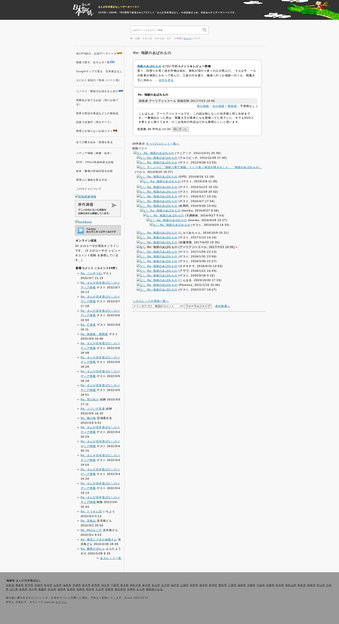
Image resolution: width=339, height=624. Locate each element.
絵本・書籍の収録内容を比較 (94, 171)
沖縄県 (131, 589)
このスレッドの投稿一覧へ (151, 300)
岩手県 (29, 585)
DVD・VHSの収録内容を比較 (95, 162)
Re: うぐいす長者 (93, 408)
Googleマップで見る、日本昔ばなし (99, 71)
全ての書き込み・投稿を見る (94, 142)
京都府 (251, 585)
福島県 (67, 585)
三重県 (232, 585)
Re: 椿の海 (88, 418)
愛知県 (223, 585)
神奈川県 (135, 585)
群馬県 (96, 585)
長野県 (194, 585)
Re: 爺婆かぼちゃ (93, 548)
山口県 (14, 589)
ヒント (187, 38)
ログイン (61, 602)
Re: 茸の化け (90, 399)
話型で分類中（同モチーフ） (94, 122)
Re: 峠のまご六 (91, 530)
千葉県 (115, 585)
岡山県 (321, 585)
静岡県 (213, 585)
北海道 (10, 585)
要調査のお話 (154, 589)
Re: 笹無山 (88, 520)
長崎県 (81, 589)
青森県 (19, 585)
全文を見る (166, 80)
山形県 (58, 585)
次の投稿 (218, 105)
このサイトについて (89, 189)
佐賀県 (71, 589)
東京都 (124, 585)
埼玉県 (105, 585)
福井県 (175, 585)
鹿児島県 (120, 589)
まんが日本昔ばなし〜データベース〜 (118, 6)
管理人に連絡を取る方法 (91, 180)
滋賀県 (242, 585)
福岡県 (61, 589)
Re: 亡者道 (88, 324)
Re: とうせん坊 (91, 511)
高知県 (52, 589)
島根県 (311, 585)
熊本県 (90, 589)
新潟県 (146, 585)
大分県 (100, 589)
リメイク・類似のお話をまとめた (97, 91)
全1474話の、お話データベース (96, 53)
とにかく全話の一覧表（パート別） (98, 80)
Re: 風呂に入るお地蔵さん (99, 539)
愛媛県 (42, 589)
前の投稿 (203, 105)
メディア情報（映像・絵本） (94, 153)
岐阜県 (204, 585)
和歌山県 (291, 585)
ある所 (141, 589)
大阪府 (261, 585)
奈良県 (280, 585)
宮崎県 (109, 589)
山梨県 (184, 585)
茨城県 (77, 585)
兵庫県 (270, 585)
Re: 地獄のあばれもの (158, 153)
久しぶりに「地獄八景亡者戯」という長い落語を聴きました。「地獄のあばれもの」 (204, 167)
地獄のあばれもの (149, 66)
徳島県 (23, 589)
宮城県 (39, 585)
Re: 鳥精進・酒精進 (94, 334)
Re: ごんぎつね (91, 273)
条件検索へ (222, 306)
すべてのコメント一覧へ (162, 143)
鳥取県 (302, 585)
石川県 (165, 585)
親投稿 (232, 105)
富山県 (156, 585)
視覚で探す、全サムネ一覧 (93, 62)
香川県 (33, 589)
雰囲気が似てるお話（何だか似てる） (97, 102)
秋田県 (48, 585)
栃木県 (86, 585)
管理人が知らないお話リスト (94, 131)
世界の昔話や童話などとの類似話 (97, 113)
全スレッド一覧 (110, 558)
